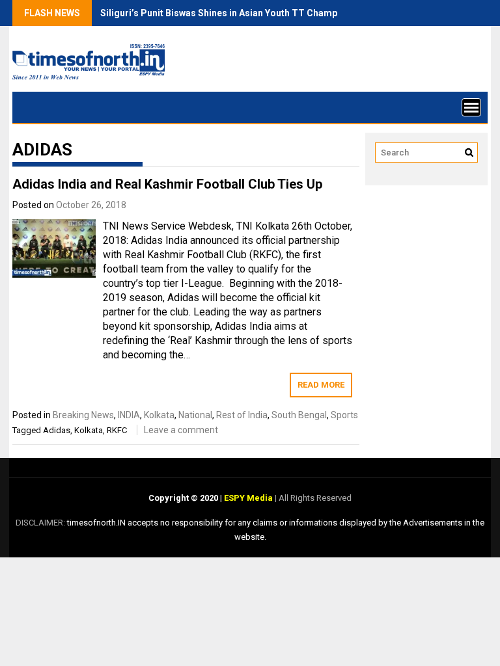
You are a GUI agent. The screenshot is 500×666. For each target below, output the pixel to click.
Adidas (56, 430)
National (195, 415)
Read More (321, 385)
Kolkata (159, 415)
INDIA (129, 415)
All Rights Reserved (314, 498)
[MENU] (471, 107)
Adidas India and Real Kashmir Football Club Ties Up (167, 184)
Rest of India (242, 415)
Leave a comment (181, 430)
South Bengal (299, 415)
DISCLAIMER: (41, 522)
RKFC (117, 430)
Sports (344, 415)
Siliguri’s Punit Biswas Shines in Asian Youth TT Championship (234, 13)
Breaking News (83, 415)
